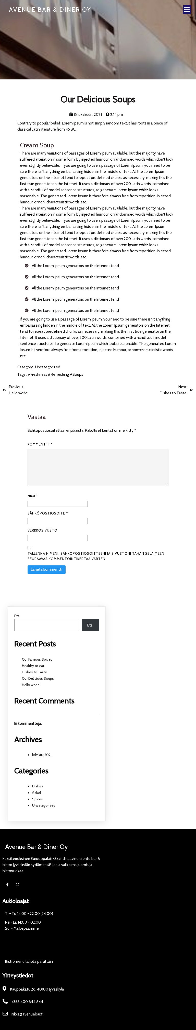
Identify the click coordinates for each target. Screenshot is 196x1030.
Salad (36, 792)
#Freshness (38, 374)
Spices (37, 799)
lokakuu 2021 (42, 755)
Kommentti (40, 444)
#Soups (76, 374)
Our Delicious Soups (38, 678)
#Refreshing (59, 374)
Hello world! (31, 685)
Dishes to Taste (34, 672)
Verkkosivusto (42, 530)
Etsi (17, 616)
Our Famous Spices (37, 659)
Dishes (37, 786)
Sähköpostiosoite (48, 513)
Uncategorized (47, 367)
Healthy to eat (33, 665)
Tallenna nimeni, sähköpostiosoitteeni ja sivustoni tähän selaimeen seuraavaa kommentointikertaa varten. (96, 556)
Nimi (33, 496)
